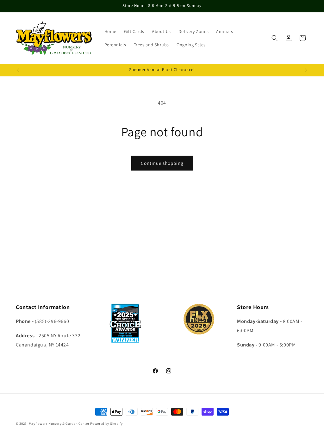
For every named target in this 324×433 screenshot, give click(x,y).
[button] (275, 38)
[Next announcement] (306, 70)
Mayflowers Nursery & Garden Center (59, 423)
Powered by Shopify (106, 423)
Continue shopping (162, 163)
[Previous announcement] (18, 70)
